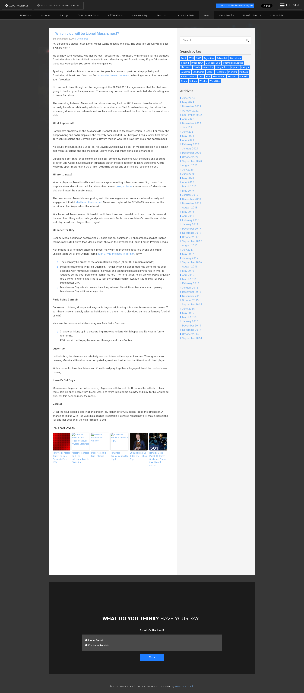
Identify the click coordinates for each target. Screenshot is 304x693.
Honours (45, 15)
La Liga (245, 67)
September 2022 (192, 114)
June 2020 (188, 173)
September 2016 (192, 262)
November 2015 (191, 296)
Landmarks (198, 72)
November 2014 (191, 329)
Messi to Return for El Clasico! (98, 454)
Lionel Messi (95, 640)
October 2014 (190, 334)
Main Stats (26, 15)
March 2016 (189, 279)
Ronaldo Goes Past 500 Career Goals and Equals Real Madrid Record (157, 459)
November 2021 (191, 123)
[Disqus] (111, 523)
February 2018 (190, 220)
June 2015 (188, 308)
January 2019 (190, 195)
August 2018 (190, 207)
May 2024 (188, 102)
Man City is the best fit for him (116, 253)
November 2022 (191, 106)
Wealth (203, 81)
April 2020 (188, 182)
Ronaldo (243, 76)
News (207, 15)
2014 (183, 58)
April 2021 (188, 140)
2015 (191, 58)
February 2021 (190, 144)
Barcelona (235, 58)
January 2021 (190, 148)
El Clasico (186, 67)
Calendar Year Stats (88, 15)
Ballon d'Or (222, 58)
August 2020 (190, 165)
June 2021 (188, 131)
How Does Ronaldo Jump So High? (119, 456)
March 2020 (189, 186)
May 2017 (188, 254)
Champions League (233, 62)
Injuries (235, 67)
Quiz (201, 76)
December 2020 (191, 152)
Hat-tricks (207, 67)
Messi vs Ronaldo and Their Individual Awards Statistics (80, 458)
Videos (193, 81)
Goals (197, 67)
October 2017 (190, 237)
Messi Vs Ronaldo (184, 686)
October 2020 (190, 157)
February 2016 (190, 283)
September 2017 (192, 241)
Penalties (221, 72)
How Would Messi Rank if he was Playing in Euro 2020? (61, 458)
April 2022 (188, 119)
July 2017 (188, 249)
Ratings (64, 15)
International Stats (184, 15)
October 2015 (190, 300)
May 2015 (188, 313)
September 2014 (192, 338)
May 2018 (188, 211)
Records (161, 15)
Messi (210, 72)
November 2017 (191, 232)
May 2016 (188, 270)
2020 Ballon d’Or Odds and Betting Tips (138, 456)
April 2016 (188, 275)
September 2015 (192, 304)
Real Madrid (219, 76)
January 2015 (190, 321)
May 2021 (188, 136)
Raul (208, 76)
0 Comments (81, 38)
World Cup (215, 81)
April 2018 (188, 216)
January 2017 (190, 258)
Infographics (222, 67)
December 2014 (191, 325)
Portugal (243, 72)
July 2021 (188, 127)
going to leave (124, 186)
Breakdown (197, 62)
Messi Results (226, 15)
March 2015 (189, 317)
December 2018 (191, 199)
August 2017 (190, 245)
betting (185, 62)
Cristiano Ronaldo (98, 645)
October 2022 (190, 110)
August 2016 (190, 266)
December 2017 (191, 228)
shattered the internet (89, 202)
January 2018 (190, 224)
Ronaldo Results (252, 15)
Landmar (185, 72)
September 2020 (192, 161)
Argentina (209, 58)
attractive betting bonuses (113, 75)
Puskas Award (188, 76)
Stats (184, 81)
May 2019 (188, 190)
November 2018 (191, 203)
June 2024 (188, 98)
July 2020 (188, 169)
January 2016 (190, 287)
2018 (198, 58)
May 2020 (188, 178)
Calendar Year (213, 62)
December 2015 (191, 291)
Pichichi (232, 72)
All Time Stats (115, 15)
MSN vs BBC (277, 15)
